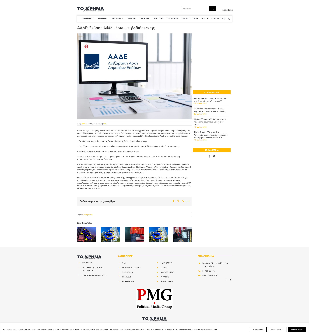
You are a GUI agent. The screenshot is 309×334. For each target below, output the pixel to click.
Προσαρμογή (258, 329)
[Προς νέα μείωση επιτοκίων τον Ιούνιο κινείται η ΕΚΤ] (158, 234)
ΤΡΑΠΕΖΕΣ (126, 276)
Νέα (104, 123)
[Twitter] (214, 156)
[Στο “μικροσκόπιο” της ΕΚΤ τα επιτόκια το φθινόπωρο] (86, 234)
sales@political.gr (209, 275)
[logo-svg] (154, 316)
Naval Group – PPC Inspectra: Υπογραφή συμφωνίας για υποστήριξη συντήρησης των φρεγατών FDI (211, 135)
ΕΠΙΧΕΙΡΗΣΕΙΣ (128, 281)
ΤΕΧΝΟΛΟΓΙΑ (166, 263)
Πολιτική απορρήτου (209, 329)
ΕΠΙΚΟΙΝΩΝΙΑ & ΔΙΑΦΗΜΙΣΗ (94, 275)
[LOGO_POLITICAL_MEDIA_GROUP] (154, 289)
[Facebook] (209, 156)
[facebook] (226, 280)
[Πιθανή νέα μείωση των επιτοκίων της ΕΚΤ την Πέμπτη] (110, 234)
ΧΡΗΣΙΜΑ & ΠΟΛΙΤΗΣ (131, 267)
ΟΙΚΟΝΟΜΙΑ (127, 272)
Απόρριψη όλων (277, 329)
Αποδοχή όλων (296, 329)
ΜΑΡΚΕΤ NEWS (167, 272)
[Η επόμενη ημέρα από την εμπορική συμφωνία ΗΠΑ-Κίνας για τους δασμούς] (134, 234)
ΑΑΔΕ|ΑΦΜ (87, 214)
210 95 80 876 (208, 270)
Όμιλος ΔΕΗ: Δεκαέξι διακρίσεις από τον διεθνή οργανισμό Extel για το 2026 (210, 122)
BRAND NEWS (167, 281)
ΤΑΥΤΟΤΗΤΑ (87, 262)
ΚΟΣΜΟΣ (165, 267)
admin (84, 123)
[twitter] (231, 280)
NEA (124, 263)
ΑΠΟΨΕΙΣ (165, 276)
